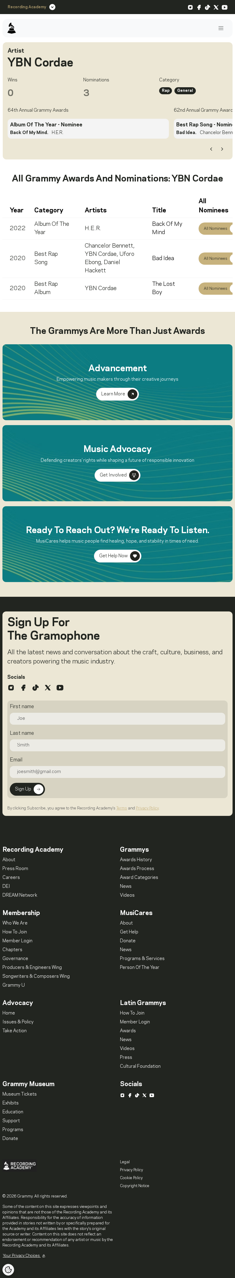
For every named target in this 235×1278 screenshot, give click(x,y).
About (8, 860)
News (126, 886)
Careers (11, 878)
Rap (166, 90)
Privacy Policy (147, 808)
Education (12, 1112)
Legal (125, 1162)
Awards (128, 1031)
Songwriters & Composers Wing (36, 976)
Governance (15, 959)
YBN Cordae (101, 254)
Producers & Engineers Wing (32, 968)
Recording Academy (27, 7)
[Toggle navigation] (221, 28)
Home (8, 1013)
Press (126, 1058)
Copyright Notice (134, 1186)
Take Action (14, 1031)
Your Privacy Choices (22, 1255)
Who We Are (15, 923)
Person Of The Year (139, 968)
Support (11, 1121)
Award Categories (139, 878)
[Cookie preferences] (8, 1270)
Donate (128, 941)
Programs (12, 1130)
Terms (121, 808)
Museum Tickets (19, 1094)
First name (22, 706)
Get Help (129, 932)
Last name (22, 733)
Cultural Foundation (140, 1066)
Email (16, 759)
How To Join (14, 932)
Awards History (136, 860)
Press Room (15, 869)
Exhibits (10, 1103)
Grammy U (13, 985)
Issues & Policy (18, 1022)
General (185, 90)
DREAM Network (19, 895)
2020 (18, 258)
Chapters (12, 950)
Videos (127, 895)
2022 (18, 228)
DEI (6, 886)
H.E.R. (93, 228)
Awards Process (137, 869)
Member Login (17, 941)
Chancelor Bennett (109, 246)
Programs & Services (142, 959)
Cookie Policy (131, 1178)
